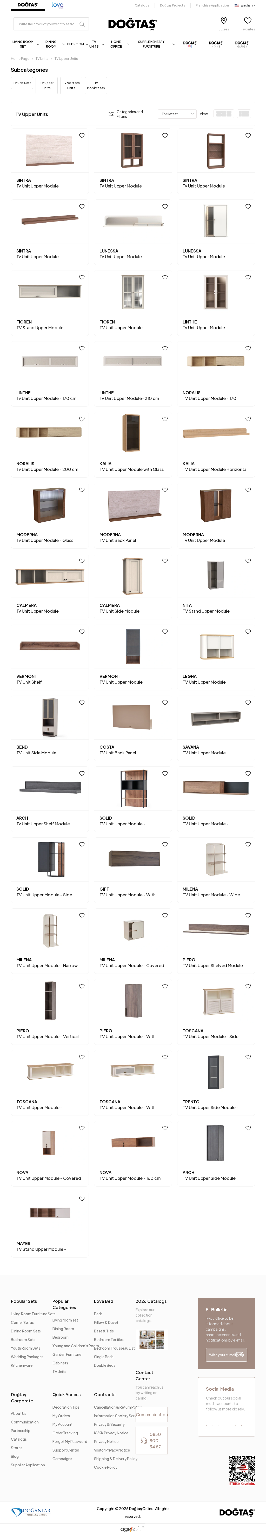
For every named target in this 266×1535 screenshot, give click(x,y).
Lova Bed (103, 1301)
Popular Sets (24, 1301)
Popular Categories (64, 1304)
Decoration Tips (65, 1407)
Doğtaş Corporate (22, 1397)
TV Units (59, 1371)
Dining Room (63, 1328)
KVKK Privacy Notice (111, 1432)
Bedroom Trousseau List (114, 1348)
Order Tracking (65, 1432)
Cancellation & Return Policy (118, 1407)
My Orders (61, 1415)
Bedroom (60, 1337)
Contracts (105, 1394)
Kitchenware (21, 1365)
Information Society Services (118, 1415)
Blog (15, 1456)
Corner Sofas (22, 1322)
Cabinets (60, 1363)
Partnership (20, 1430)
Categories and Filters (130, 114)
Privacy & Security (109, 1424)
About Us (18, 1413)
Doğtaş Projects (172, 5)
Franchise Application (212, 5)
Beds (98, 1313)
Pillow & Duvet (106, 1322)
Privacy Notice (106, 1441)
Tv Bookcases (96, 85)
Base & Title (104, 1331)
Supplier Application (28, 1464)
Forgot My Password (69, 1441)
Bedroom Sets (23, 1339)
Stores (16, 1447)
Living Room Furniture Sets (33, 1313)
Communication (25, 1422)
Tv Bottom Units (71, 85)
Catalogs (142, 5)
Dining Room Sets (26, 1331)
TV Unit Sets (22, 83)
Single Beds (104, 1356)
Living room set (65, 1320)
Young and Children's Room (75, 1345)
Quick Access (66, 1394)
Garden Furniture (66, 1354)
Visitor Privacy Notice (112, 1450)
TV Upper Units (47, 85)
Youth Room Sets (25, 1348)
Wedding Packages (27, 1356)
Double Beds (104, 1365)
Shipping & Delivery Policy (115, 1458)
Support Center (65, 1450)
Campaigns (62, 1458)
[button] (26, 44)
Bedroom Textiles (109, 1339)
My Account (62, 1424)
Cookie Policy (105, 1467)
